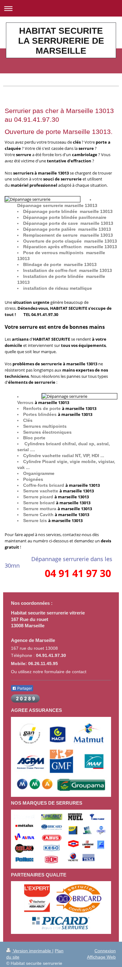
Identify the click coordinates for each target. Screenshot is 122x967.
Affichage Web (101, 957)
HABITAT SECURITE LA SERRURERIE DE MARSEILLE (61, 41)
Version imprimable (32, 950)
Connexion (105, 950)
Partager (24, 688)
